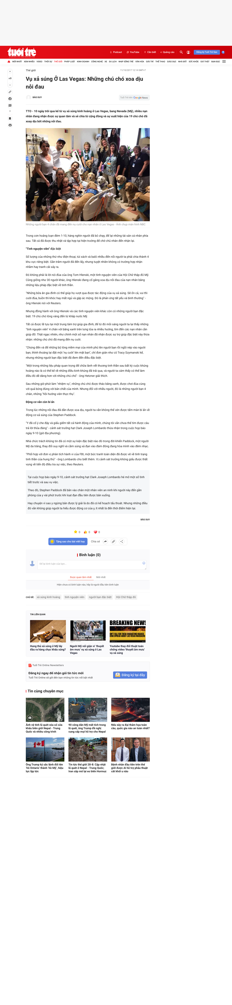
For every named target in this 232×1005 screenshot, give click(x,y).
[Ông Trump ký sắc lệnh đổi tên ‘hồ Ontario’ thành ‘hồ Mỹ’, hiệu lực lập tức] (45, 749)
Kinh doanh (83, 61)
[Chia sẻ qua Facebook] (105, 541)
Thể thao (160, 61)
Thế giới (58, 61)
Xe (106, 61)
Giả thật (204, 61)
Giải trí (150, 61)
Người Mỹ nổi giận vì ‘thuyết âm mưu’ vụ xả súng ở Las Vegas (87, 649)
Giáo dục (171, 61)
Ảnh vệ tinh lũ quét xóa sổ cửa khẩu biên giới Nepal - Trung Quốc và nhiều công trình (44, 728)
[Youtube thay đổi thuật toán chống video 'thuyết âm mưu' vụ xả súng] (128, 631)
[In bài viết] (10, 125)
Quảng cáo (168, 52)
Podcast (117, 52)
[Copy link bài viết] (113, 541)
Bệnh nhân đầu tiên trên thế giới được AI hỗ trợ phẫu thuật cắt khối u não (129, 768)
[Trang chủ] (8, 61)
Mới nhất (17, 61)
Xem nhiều (29, 61)
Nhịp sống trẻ (126, 61)
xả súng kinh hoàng (48, 597)
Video (39, 61)
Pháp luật (69, 61)
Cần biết (151, 52)
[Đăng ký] (130, 675)
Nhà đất (182, 61)
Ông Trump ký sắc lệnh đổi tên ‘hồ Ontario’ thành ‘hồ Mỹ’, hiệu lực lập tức (44, 768)
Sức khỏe (194, 61)
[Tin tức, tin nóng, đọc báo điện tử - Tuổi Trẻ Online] (21, 52)
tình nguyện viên (74, 597)
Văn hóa (139, 61)
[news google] (134, 97)
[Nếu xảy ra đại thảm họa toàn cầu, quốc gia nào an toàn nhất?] (130, 710)
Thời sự (48, 61)
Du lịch (113, 61)
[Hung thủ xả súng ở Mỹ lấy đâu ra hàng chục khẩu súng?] (48, 631)
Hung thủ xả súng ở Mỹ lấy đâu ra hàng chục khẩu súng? (48, 647)
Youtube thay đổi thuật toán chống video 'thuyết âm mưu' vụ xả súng (127, 649)
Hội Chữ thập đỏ (126, 597)
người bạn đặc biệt (100, 597)
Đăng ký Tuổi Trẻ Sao (207, 52)
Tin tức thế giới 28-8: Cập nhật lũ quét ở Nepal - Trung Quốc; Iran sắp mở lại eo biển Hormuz (87, 768)
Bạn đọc (215, 61)
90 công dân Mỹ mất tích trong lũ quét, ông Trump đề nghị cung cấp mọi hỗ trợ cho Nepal (87, 728)
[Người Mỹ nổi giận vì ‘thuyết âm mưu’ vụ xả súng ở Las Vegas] (88, 631)
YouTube (134, 52)
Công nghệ (97, 61)
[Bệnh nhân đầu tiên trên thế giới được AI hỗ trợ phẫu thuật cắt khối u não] (130, 749)
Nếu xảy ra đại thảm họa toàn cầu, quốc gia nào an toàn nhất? (130, 726)
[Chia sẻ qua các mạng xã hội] (121, 541)
